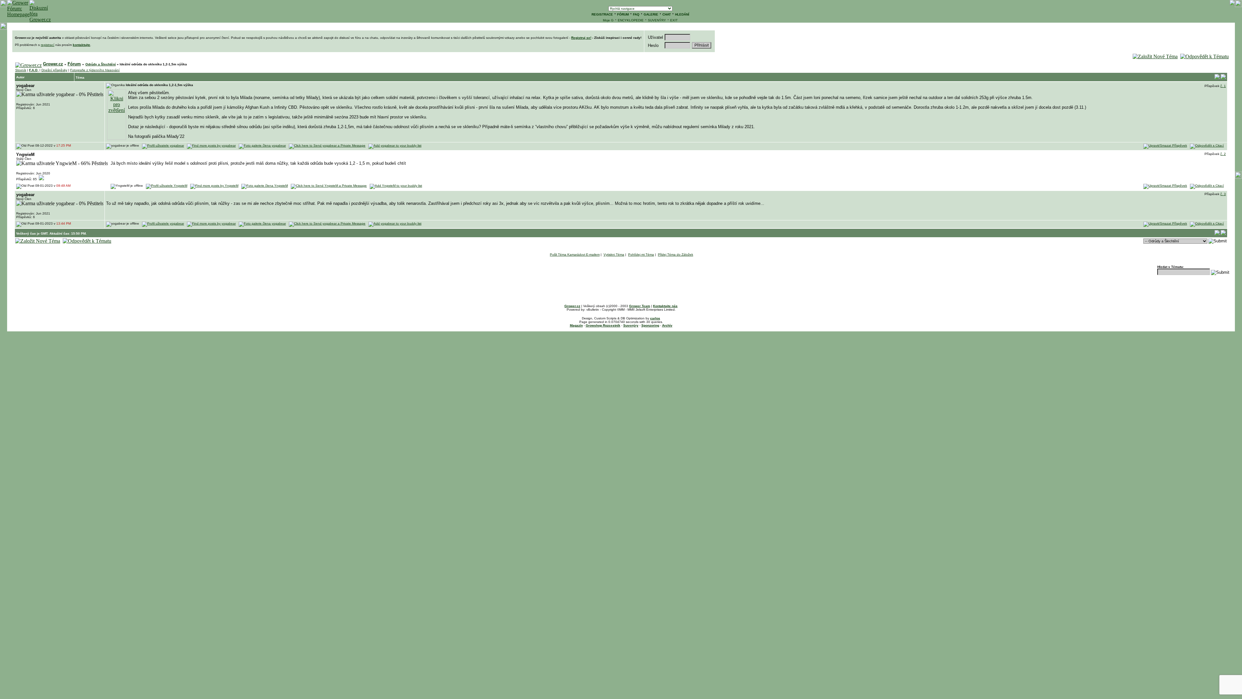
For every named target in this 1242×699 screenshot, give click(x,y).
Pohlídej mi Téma (641, 254)
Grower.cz (53, 63)
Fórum (74, 63)
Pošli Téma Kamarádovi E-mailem (575, 254)
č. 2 (1223, 154)
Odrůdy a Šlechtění (100, 64)
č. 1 (1223, 86)
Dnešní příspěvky (54, 70)
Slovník (20, 70)
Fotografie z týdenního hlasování (95, 70)
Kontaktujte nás (665, 306)
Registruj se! (581, 37)
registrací (47, 45)
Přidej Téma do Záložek (675, 254)
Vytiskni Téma (614, 254)
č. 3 (1223, 194)
